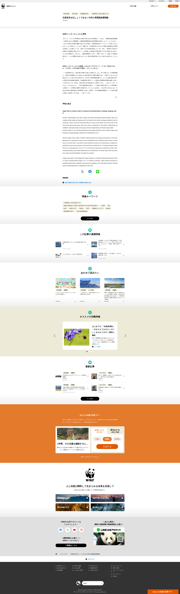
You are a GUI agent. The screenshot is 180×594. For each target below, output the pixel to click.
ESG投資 (108, 208)
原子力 (87, 208)
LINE (97, 171)
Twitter (82, 171)
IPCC (109, 205)
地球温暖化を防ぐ (84, 13)
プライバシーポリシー (118, 571)
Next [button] (125, 335)
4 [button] (93, 351)
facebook (90, 171)
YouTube (74, 529)
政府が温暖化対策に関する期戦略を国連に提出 (78, 182)
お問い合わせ (94, 570)
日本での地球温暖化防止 (82, 211)
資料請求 (170, 1)
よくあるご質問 (78, 570)
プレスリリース (117, 565)
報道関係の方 (94, 568)
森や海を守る (108, 508)
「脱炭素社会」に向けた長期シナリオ (100, 13)
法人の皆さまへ (162, 1)
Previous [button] (55, 335)
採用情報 (60, 570)
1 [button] (86, 351)
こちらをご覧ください (101, 591)
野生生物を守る (73, 508)
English (115, 576)
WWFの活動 (133, 6)
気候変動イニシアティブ (97, 208)
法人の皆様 (77, 568)
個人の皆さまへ (152, 1)
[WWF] (56, 554)
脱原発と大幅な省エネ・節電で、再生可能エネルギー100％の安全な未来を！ (81, 205)
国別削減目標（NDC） (69, 211)
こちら (97, 456)
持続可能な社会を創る (108, 499)
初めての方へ (94, 565)
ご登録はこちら (71, 545)
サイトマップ (116, 574)
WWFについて (154, 6)
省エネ (65, 208)
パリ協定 (103, 205)
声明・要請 (74, 13)
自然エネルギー (73, 208)
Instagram (81, 529)
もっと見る (90, 218)
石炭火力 (81, 208)
